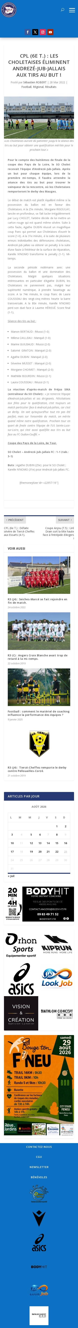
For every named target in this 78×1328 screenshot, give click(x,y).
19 (31, 851)
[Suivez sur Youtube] (50, 32)
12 (31, 843)
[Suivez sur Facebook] (28, 32)
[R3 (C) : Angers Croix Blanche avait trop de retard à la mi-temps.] (39, 631)
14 (48, 843)
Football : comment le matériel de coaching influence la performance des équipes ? (39, 713)
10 (12, 843)
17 (12, 851)
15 (56, 843)
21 (48, 851)
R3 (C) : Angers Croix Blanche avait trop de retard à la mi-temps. (38, 657)
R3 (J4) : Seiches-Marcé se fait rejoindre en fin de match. (37, 600)
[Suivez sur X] (35, 32)
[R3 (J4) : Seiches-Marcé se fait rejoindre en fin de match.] (39, 575)
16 (65, 843)
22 (56, 851)
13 (39, 843)
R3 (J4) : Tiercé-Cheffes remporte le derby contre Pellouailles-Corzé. (37, 769)
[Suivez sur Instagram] (43, 32)
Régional (38, 87)
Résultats (50, 87)
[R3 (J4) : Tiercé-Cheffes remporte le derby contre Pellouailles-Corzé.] (39, 743)
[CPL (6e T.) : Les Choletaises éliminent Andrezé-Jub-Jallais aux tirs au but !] (39, 117)
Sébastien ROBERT (35, 82)
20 (39, 851)
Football (26, 87)
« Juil (11, 876)
